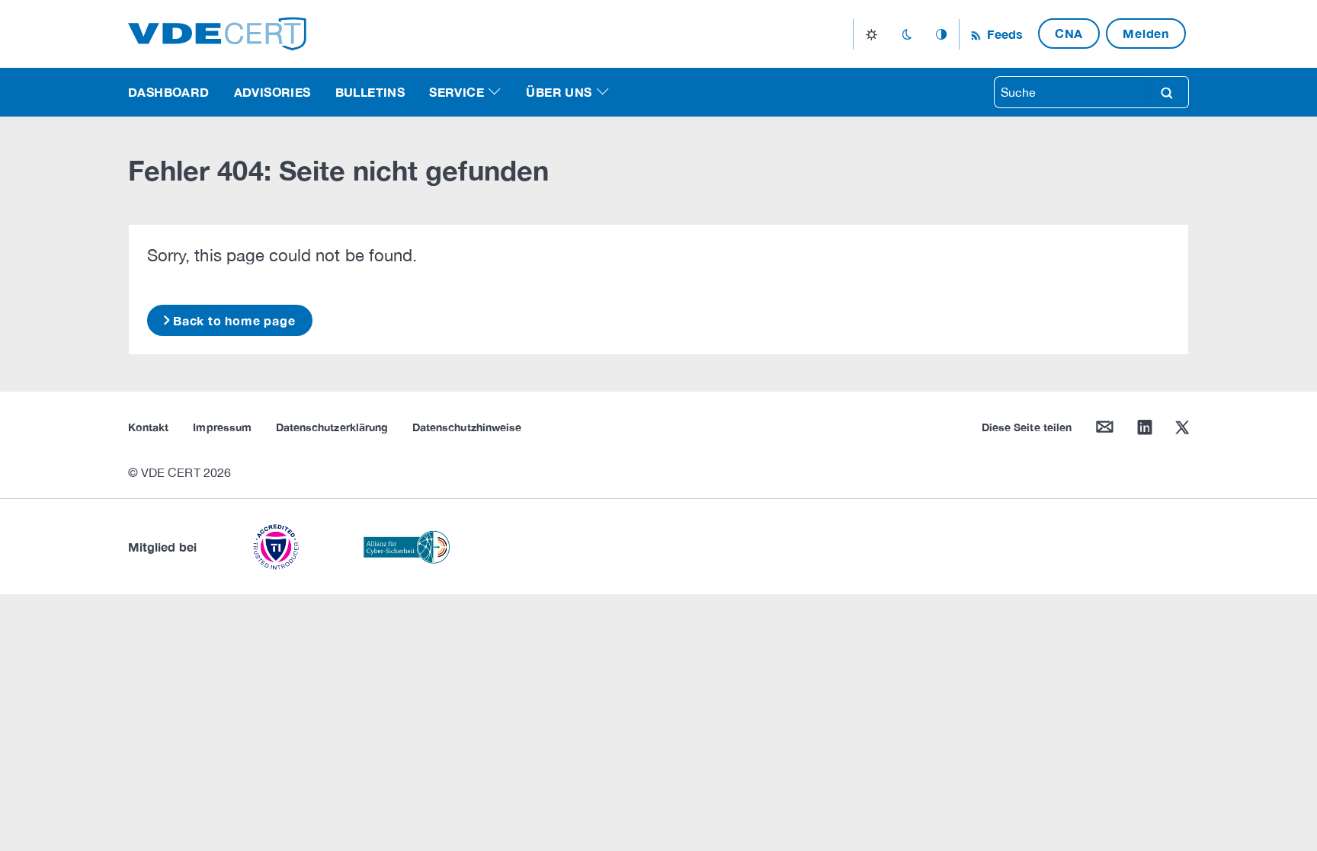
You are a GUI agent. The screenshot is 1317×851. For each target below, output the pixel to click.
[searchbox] (1070, 92)
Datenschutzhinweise (466, 427)
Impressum (222, 427)
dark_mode (907, 34)
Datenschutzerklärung (332, 427)
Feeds (1003, 34)
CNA (1069, 33)
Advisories (272, 92)
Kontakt (148, 427)
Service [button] (456, 92)
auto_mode (941, 34)
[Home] (217, 32)
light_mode (871, 34)
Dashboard (169, 92)
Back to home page (234, 320)
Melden (1146, 33)
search (1167, 92)
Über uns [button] (558, 92)
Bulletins (370, 92)
